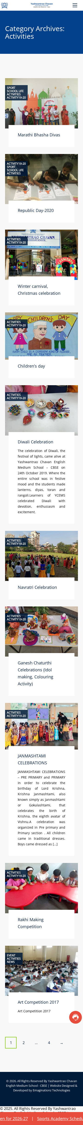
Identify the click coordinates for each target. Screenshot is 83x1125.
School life (15, 91)
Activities (14, 94)
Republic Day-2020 (36, 210)
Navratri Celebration (37, 587)
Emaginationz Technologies (51, 1090)
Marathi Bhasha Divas (39, 135)
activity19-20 (16, 97)
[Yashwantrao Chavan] (41, 5)
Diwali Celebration (35, 442)
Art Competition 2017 (38, 1002)
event (11, 955)
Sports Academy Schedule (49, 1118)
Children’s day (31, 366)
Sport (11, 88)
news (11, 962)
